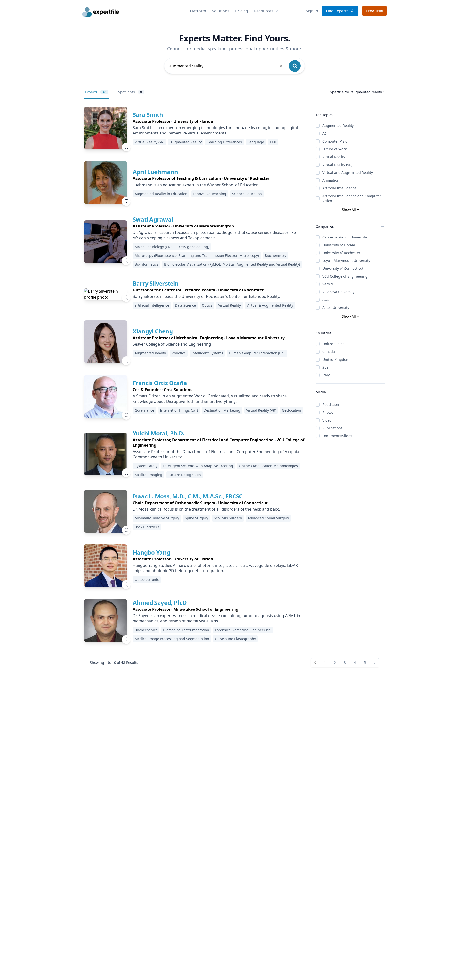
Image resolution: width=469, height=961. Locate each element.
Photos (327, 412)
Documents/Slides (337, 436)
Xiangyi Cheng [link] (153, 331)
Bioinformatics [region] (146, 264)
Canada (328, 351)
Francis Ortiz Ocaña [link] (160, 383)
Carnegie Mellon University (344, 237)
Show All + (350, 209)
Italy (326, 375)
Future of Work (334, 149)
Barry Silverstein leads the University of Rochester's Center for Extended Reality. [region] (206, 296)
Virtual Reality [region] (229, 305)
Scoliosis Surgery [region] (228, 518)
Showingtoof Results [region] (114, 662)
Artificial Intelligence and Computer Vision (351, 198)
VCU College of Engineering (345, 276)
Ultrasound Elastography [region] (235, 638)
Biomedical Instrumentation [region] (186, 630)
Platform (198, 11)
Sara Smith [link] (148, 115)
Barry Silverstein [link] (156, 283)
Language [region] (256, 142)
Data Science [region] (185, 305)
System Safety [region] (146, 466)
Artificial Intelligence (339, 188)
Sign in (312, 11)
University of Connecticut (342, 268)
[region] (220, 121)
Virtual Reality (333, 157)
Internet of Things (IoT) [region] (179, 410)
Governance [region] (144, 410)
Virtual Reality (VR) (337, 164)
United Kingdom (335, 359)
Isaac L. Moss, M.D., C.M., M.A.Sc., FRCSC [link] (187, 496)
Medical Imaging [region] (148, 474)
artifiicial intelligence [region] (152, 305)
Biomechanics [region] (146, 630)
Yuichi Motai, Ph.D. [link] (158, 433)
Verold (327, 284)
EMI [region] (273, 142)
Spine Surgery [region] (196, 518)
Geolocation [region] (291, 410)
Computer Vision (336, 141)
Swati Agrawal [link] (153, 219)
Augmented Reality (338, 125)
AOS (325, 299)
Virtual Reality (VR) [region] (149, 142)
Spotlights (130, 92)
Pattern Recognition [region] (184, 474)
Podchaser (331, 404)
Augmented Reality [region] (186, 142)
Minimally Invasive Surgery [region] (157, 518)
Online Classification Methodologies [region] (268, 466)
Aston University (335, 307)
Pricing (241, 11)
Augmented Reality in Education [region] (161, 193)
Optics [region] (207, 305)
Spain (327, 367)
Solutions (220, 11)
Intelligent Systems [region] (207, 353)
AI (324, 133)
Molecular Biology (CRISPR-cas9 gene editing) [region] (172, 246)
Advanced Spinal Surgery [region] (268, 518)
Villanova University (338, 291)
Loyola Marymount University (346, 260)
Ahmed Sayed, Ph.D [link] (160, 603)
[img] (105, 128)
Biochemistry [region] (275, 255)
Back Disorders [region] (147, 527)
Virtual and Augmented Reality (347, 172)
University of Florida (338, 245)
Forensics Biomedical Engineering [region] (243, 630)
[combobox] (226, 66)
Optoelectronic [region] (147, 579)
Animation (330, 180)
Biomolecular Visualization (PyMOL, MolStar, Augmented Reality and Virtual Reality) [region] (232, 264)
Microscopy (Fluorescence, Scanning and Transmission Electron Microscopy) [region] (197, 255)
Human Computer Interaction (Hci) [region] (257, 353)
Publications (332, 428)
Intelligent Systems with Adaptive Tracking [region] (198, 466)
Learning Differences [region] (224, 142)
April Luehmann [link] (155, 172)
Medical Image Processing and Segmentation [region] (172, 638)
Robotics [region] (179, 353)
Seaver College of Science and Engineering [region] (172, 344)
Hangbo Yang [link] (151, 552)
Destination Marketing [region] (222, 410)
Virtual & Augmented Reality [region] (270, 305)
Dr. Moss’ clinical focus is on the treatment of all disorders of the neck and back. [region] (206, 509)
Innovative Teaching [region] (209, 193)
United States (333, 343)
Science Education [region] (247, 193)
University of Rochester (341, 252)
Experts (95, 92)
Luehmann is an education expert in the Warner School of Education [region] (196, 184)
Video (326, 420)
